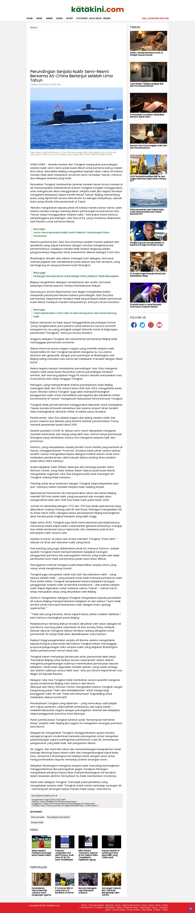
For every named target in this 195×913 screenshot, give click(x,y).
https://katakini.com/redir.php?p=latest (58, 801)
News (39, 18)
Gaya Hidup (95, 18)
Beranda (110, 905)
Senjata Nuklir (37, 822)
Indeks (106, 18)
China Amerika (37, 817)
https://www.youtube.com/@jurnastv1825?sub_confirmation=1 (69, 805)
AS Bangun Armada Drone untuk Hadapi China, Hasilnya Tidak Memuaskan (76, 276)
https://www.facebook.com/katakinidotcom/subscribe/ (69, 803)
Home (30, 18)
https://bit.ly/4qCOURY (55, 799)
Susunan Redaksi (96, 905)
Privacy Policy (119, 910)
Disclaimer (110, 908)
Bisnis (158, 905)
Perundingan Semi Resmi (58, 817)
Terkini (165, 910)
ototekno (82, 18)
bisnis (49, 18)
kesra (59, 18)
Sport (69, 18)
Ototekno (99, 908)
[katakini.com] (98, 9)
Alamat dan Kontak (131, 905)
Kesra (151, 905)
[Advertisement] (76, 48)
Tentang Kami (86, 908)
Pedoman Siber (131, 908)
